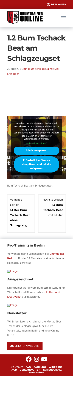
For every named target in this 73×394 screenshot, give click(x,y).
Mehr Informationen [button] (36, 143)
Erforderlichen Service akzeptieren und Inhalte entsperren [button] (36, 164)
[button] (63, 17)
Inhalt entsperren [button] (36, 151)
